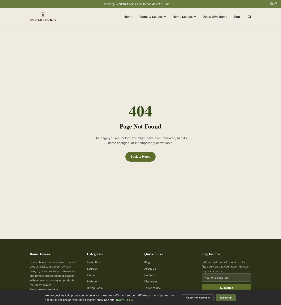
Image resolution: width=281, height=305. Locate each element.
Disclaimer (150, 281)
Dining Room (95, 288)
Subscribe (226, 287)
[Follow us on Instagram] (276, 4)
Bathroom (93, 281)
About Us (150, 268)
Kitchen (91, 275)
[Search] (249, 17)
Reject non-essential (198, 297)
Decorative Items (215, 17)
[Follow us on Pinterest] (271, 4)
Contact (149, 275)
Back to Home (140, 156)
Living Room (94, 262)
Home (128, 17)
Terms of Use (152, 288)
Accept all (226, 297)
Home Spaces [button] (183, 17)
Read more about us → (44, 289)
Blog (236, 17)
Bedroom (92, 268)
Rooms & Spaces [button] (150, 17)
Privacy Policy (123, 299)
